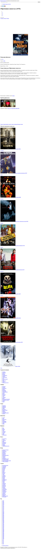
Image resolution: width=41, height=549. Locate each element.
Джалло (1, 247)
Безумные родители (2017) (19, 269)
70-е (2, 59)
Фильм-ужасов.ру (3, 0)
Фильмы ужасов (3, 18)
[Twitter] (3, 6)
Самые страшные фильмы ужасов (17, 124)
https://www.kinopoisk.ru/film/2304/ (13, 108)
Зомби (1, 174)
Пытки (8, 18)
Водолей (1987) (18, 293)
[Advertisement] (8, 26)
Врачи (13, 95)
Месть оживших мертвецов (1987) (21, 173)
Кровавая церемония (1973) (20, 245)
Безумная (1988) (18, 197)
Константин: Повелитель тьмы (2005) (21, 221)
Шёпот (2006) (17, 366)
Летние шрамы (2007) (19, 342)
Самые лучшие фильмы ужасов (5, 124)
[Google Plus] (5, 6)
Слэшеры (2, 150)
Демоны (1, 223)
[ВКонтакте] (2, 6)
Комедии (1, 271)
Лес (1, 343)
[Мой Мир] (4, 6)
